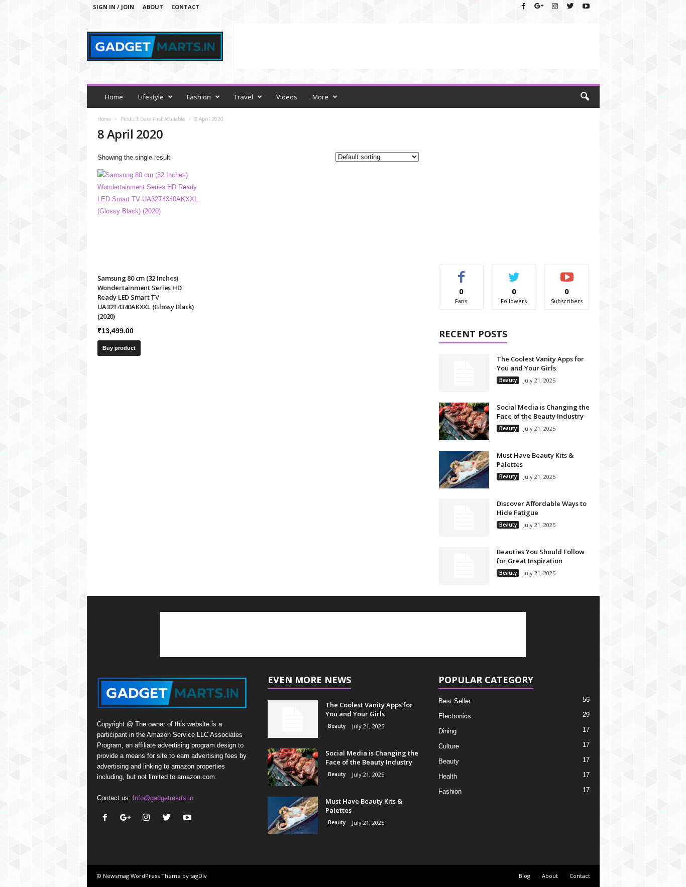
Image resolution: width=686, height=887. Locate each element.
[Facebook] (524, 7)
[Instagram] (555, 7)
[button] (585, 97)
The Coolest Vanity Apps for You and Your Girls (540, 363)
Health (447, 776)
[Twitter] (570, 7)
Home (114, 96)
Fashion (199, 96)
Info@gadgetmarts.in (163, 798)
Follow (514, 272)
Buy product (119, 348)
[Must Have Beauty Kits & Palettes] (464, 469)
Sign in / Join (113, 7)
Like (461, 272)
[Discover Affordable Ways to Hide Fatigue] (464, 518)
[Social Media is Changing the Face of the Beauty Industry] (464, 421)
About (153, 7)
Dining (447, 731)
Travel (243, 96)
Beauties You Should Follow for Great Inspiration (541, 556)
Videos (286, 96)
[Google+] (539, 7)
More (320, 96)
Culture (448, 746)
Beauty (508, 380)
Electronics (454, 716)
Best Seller (454, 701)
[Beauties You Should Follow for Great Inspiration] (464, 566)
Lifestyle (151, 96)
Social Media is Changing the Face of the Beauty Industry (543, 412)
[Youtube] (586, 7)
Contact (185, 7)
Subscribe (567, 272)
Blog (524, 875)
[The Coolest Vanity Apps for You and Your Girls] (464, 373)
